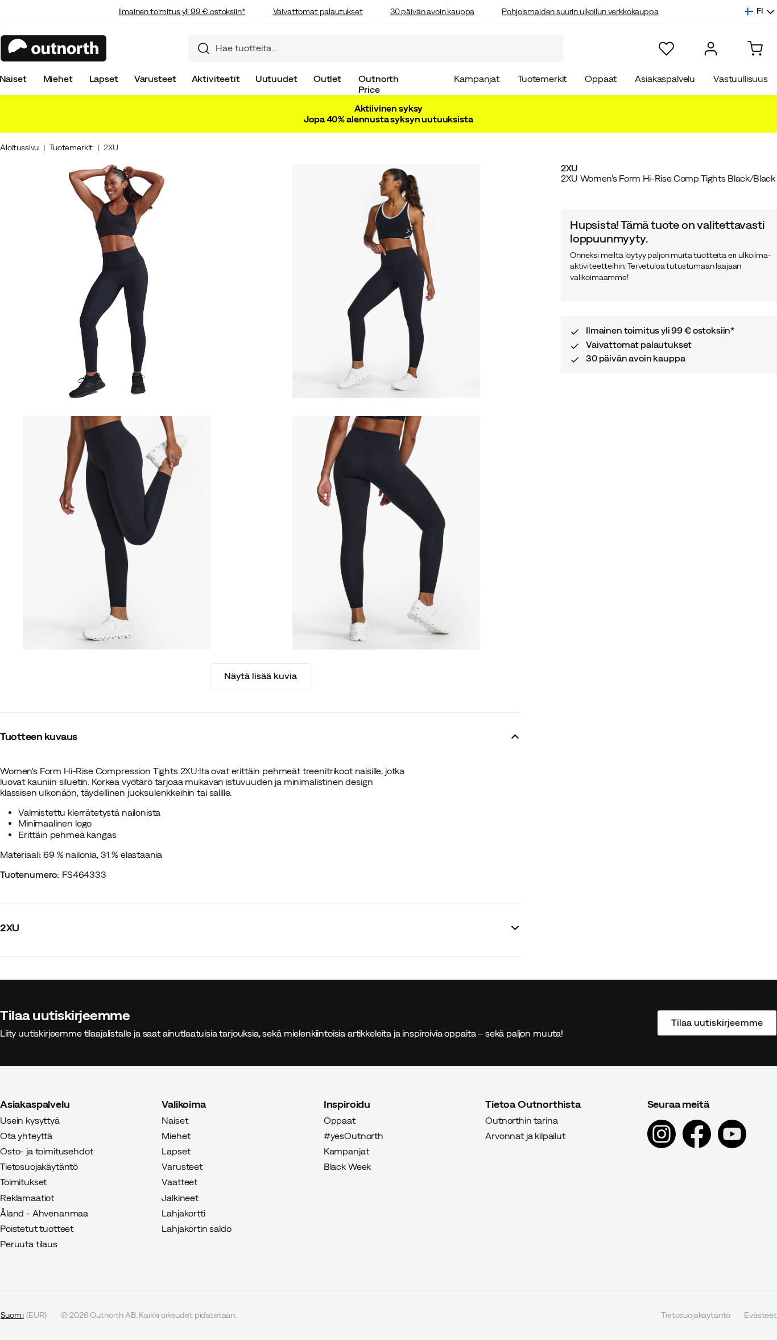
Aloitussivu (19, 147)
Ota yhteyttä (26, 1136)
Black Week (347, 1167)
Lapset (103, 78)
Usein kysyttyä (30, 1120)
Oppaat (601, 78)
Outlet (327, 78)
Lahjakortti (183, 1213)
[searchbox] (387, 48)
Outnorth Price (378, 83)
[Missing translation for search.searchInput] (199, 48)
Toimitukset (23, 1182)
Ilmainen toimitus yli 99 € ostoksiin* (181, 11)
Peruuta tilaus (28, 1244)
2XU (111, 147)
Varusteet (155, 78)
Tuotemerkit (542, 78)
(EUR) (24, 1315)
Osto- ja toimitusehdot (46, 1151)
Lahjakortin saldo (196, 1228)
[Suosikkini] (666, 49)
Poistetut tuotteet (36, 1228)
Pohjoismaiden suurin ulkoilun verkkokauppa (580, 11)
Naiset (175, 1120)
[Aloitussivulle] (54, 48)
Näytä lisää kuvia (260, 676)
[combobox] (376, 48)
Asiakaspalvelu (665, 78)
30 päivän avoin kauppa (432, 11)
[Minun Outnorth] (710, 48)
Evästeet (760, 1315)
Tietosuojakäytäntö (39, 1167)
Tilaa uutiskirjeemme (717, 1023)
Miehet (58, 78)
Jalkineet (180, 1198)
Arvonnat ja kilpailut (525, 1136)
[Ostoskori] (755, 49)
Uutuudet (276, 78)
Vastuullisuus (740, 78)
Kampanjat (476, 78)
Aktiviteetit (216, 78)
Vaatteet (179, 1182)
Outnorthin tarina (521, 1120)
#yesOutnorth (353, 1136)
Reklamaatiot (27, 1198)
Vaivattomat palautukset (318, 11)
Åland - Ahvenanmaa (44, 1213)
